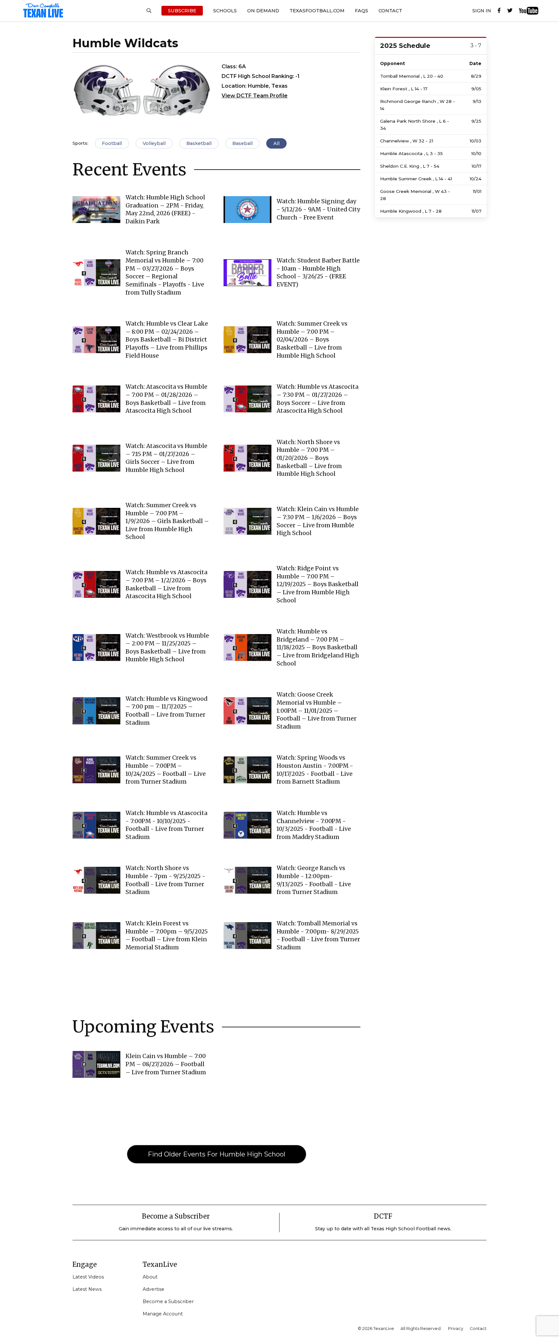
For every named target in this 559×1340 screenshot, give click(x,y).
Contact (390, 11)
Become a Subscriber (168, 1301)
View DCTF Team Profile (255, 96)
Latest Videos (88, 1277)
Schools (225, 11)
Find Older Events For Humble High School (216, 1154)
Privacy (455, 1328)
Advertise (153, 1289)
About (150, 1277)
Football (112, 143)
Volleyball (154, 143)
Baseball (242, 143)
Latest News (87, 1289)
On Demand (263, 11)
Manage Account (163, 1314)
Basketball (199, 143)
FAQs (361, 11)
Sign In (481, 11)
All (276, 143)
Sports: (80, 143)
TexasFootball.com (317, 11)
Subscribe (182, 11)
